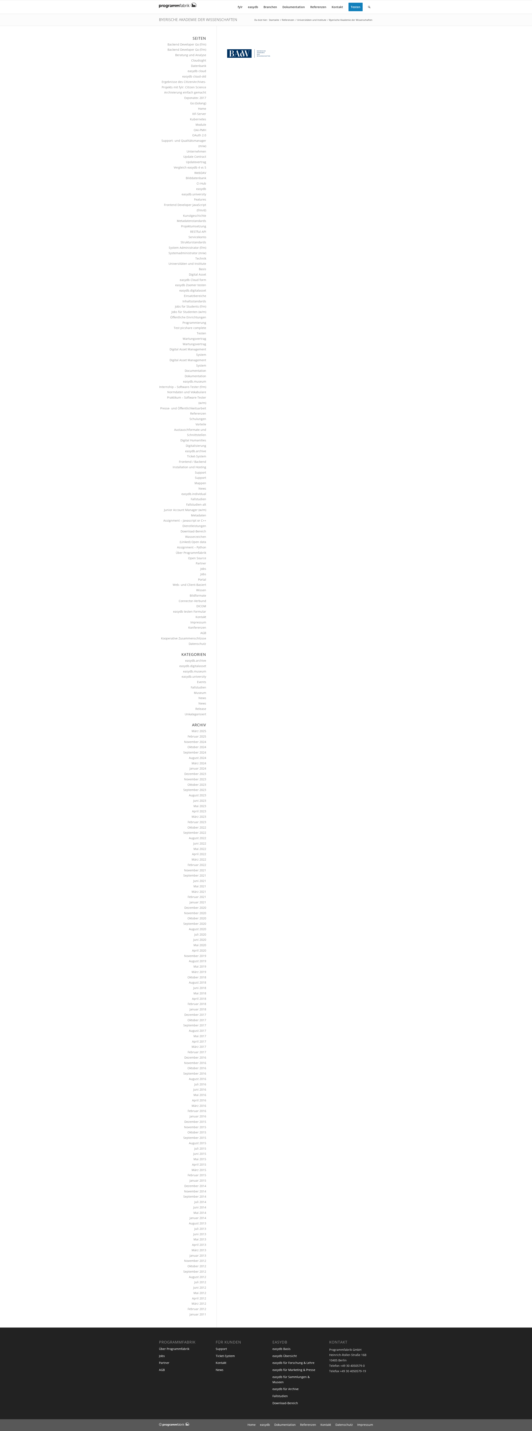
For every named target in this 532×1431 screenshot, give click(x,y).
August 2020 (197, 929)
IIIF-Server (199, 114)
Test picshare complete (190, 328)
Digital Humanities (193, 440)
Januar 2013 (198, 1255)
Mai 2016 (199, 1095)
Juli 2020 (200, 934)
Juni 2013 (199, 1234)
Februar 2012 (197, 1309)
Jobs (203, 569)
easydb (201, 189)
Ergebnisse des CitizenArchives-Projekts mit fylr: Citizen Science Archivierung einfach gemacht (184, 87)
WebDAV (200, 173)
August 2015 (197, 1143)
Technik (200, 258)
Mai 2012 (199, 1293)
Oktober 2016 (196, 1068)
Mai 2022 (199, 849)
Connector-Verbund (192, 601)
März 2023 (199, 817)
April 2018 (199, 999)
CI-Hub (201, 183)
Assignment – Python (191, 547)
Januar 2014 (198, 1218)
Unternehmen (196, 151)
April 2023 (199, 811)
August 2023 (197, 795)
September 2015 (194, 1138)
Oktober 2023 (196, 785)
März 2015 (199, 1170)
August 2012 (197, 1277)
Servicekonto (197, 237)
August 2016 (197, 1079)
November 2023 (195, 779)
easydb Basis (281, 1349)
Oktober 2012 (196, 1266)
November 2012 (195, 1261)
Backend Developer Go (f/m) (186, 44)
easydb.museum (194, 381)
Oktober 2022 (196, 827)
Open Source (197, 558)
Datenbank (198, 66)
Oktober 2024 (196, 747)
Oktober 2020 (196, 918)
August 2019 (197, 961)
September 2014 (194, 1196)
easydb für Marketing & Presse (293, 1370)
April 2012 (199, 1298)
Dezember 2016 (195, 1057)
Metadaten (198, 515)
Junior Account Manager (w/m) (185, 510)
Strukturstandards (193, 242)
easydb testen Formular (189, 611)
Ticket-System (196, 456)
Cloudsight (198, 60)
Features (200, 199)
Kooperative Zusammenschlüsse (183, 638)
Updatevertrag (196, 162)
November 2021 (195, 870)
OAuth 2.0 (199, 135)
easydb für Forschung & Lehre (293, 1363)
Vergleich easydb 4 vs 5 (190, 167)
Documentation (195, 371)
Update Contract (194, 157)
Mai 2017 (199, 1036)
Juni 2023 (199, 801)
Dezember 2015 (195, 1122)
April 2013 (199, 1245)
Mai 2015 (199, 1159)
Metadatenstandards (191, 221)
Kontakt (201, 617)
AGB (203, 633)
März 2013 (199, 1250)
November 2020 (195, 913)
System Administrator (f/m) (187, 248)
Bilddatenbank (196, 178)
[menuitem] (240, 7)
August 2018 (197, 982)
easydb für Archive (285, 1389)
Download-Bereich (193, 531)
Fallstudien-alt (196, 504)
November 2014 (195, 1191)
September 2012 (194, 1271)
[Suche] (369, 7)
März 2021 (199, 892)
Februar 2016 (197, 1111)
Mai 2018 (199, 993)
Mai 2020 (199, 945)
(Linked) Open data (193, 542)
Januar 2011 (198, 1314)
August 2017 (197, 1031)
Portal (202, 579)
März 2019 (199, 972)
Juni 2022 (199, 843)
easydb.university (194, 194)
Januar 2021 (198, 902)
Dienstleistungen (194, 526)
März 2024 (199, 763)
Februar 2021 (197, 897)
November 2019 (195, 956)
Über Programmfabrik (191, 553)
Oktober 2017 (196, 1020)
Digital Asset (197, 274)
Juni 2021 (199, 881)
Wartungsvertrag (194, 339)
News (202, 488)
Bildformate (198, 595)
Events (201, 682)
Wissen (201, 590)
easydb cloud (197, 71)
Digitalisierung (196, 446)
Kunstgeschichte (194, 216)
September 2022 (194, 833)
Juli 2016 (200, 1084)
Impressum (198, 622)
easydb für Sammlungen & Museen (291, 1379)
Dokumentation (195, 376)
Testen (201, 333)
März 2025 (199, 731)
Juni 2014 (199, 1207)
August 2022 (197, 838)
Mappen (200, 483)
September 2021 (194, 875)
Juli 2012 (200, 1282)
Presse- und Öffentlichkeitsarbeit (183, 408)
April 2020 (199, 950)
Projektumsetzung (193, 226)
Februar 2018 (197, 1004)
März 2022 (199, 859)
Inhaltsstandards (194, 301)
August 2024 (197, 758)
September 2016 (194, 1073)
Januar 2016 (198, 1116)
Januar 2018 (198, 1009)
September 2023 (194, 790)
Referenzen (198, 413)
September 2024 (194, 752)
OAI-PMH (200, 130)
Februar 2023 (197, 822)
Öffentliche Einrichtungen (188, 317)
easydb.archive (195, 451)
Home (202, 109)
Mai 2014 (199, 1213)
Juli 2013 (200, 1229)
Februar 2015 (197, 1175)
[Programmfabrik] (177, 8)
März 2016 (199, 1106)
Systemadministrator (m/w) (187, 253)
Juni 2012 (199, 1287)
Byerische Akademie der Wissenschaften (198, 19)
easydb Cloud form (193, 280)
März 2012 (199, 1303)
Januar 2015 (198, 1180)
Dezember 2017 (195, 1015)
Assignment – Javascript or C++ (184, 520)
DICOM (201, 606)
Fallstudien (198, 499)
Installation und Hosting (189, 467)
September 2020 (194, 924)
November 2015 (195, 1127)
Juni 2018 (199, 988)
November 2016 (195, 1063)
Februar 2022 (197, 865)
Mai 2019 (199, 966)
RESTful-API (198, 232)
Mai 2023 (199, 806)
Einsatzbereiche (195, 296)
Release (200, 709)
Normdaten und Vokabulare (186, 392)
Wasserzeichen (195, 537)
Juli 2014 (200, 1202)
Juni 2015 (199, 1154)
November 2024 (195, 742)
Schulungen (198, 419)
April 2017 (199, 1041)
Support (200, 472)
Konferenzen (197, 627)
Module (201, 125)
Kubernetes (198, 119)
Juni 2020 (199, 940)
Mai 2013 (199, 1239)
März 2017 (199, 1047)
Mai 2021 (199, 886)
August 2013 (197, 1223)
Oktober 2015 (196, 1132)
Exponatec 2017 (195, 98)
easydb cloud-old (194, 76)
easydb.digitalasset (192, 290)
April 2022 (199, 854)
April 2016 (199, 1100)
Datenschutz (197, 644)
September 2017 (194, 1025)
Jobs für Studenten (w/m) (188, 312)
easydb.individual (193, 494)
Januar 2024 (198, 768)
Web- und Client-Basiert (189, 585)
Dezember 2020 (195, 908)
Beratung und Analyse (190, 55)
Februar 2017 (197, 1052)
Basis (202, 269)
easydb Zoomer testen (190, 285)
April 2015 (199, 1164)
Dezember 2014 (195, 1186)
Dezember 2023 (195, 774)
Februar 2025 (197, 736)
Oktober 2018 (196, 977)
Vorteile (201, 424)
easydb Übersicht (284, 1356)
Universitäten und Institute (187, 264)
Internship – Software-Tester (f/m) (182, 387)
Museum (200, 693)
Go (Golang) (198, 103)
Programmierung (194, 323)
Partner (201, 563)
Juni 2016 (199, 1089)
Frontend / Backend (192, 462)
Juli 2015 (200, 1148)
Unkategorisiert (195, 714)
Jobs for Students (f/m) (190, 306)
